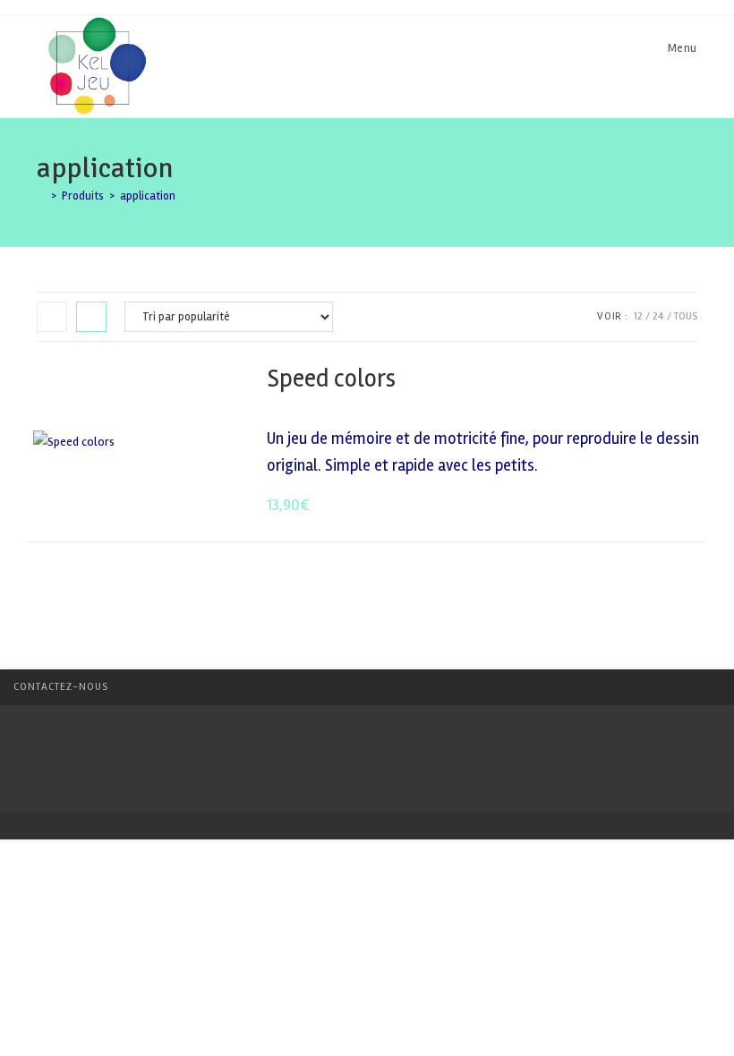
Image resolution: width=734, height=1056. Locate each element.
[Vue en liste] (91, 317)
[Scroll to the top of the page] (711, 687)
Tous (685, 316)
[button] (640, 380)
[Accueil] (41, 196)
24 (658, 316)
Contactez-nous (60, 687)
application (147, 196)
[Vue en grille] (52, 317)
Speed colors (331, 378)
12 (638, 316)
